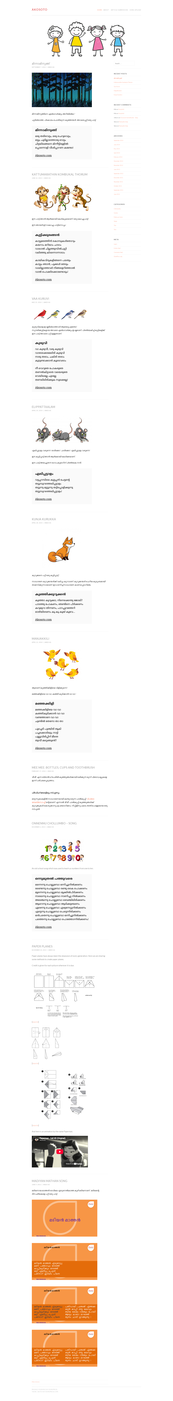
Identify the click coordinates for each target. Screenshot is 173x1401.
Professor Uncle (118, 217)
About (106, 10)
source (35, 1022)
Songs (115, 221)
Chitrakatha (117, 209)
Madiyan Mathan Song (49, 1181)
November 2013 (118, 165)
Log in (115, 244)
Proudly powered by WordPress (44, 1389)
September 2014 (118, 140)
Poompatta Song (123, 122)
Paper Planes (42, 946)
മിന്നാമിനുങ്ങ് (41, 63)
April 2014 (117, 153)
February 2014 (118, 157)
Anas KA (51, 771)
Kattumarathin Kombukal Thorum (60, 174)
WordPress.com (51, 1391)
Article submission (119, 10)
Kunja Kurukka (44, 519)
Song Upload (135, 10)
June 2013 (117, 169)
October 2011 (118, 186)
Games (116, 213)
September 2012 (118, 173)
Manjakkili (40, 638)
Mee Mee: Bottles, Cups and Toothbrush (63, 767)
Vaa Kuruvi (40, 298)
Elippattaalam (43, 407)
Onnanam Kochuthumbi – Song (129, 117)
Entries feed (117, 248)
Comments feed (118, 252)
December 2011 (118, 177)
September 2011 (118, 190)
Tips (115, 225)
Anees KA (51, 67)
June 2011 (117, 194)
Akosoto (39, 9)
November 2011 (118, 182)
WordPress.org (118, 256)
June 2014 (117, 144)
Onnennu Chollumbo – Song (54, 823)
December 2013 (118, 161)
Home (99, 10)
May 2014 (117, 149)
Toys (115, 229)
